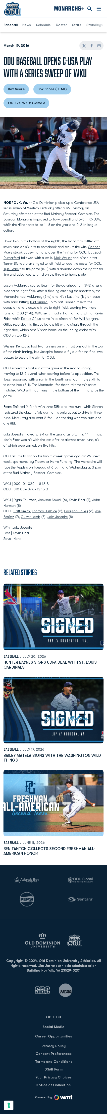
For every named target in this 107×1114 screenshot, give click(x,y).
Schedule (43, 25)
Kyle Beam (11, 269)
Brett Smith (21, 511)
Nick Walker (63, 258)
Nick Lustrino (69, 297)
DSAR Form (53, 1069)
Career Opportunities (53, 1036)
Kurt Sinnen (39, 302)
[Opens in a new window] (42, 990)
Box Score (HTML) (54, 90)
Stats (76, 25)
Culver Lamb (30, 517)
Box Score (18, 90)
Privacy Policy (54, 1046)
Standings (96, 25)
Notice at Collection (53, 1085)
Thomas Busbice (44, 511)
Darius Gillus (31, 319)
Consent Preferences (53, 1054)
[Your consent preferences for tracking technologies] (8, 1105)
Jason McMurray (16, 285)
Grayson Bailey (76, 511)
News (26, 25)
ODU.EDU (53, 1017)
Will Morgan (88, 319)
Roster (61, 25)
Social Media (53, 1027)
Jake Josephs (13, 434)
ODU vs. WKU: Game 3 (28, 104)
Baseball (11, 656)
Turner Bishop (14, 263)
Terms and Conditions (53, 1062)
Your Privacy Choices (53, 1077)
